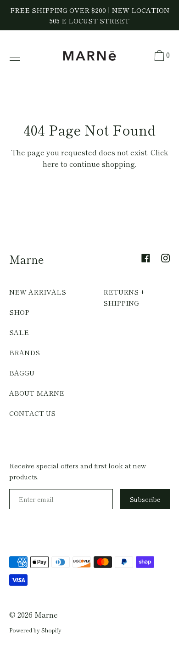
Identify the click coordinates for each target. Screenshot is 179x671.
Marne (26, 259)
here (51, 163)
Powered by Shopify (35, 630)
